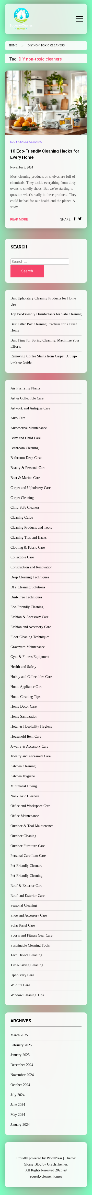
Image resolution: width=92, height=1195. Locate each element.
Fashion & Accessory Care (29, 617)
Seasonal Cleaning (23, 905)
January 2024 (20, 1125)
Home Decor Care (23, 706)
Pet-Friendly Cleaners (26, 866)
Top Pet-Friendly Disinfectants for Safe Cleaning (46, 314)
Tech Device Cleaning (26, 955)
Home (13, 45)
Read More (19, 219)
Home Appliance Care (26, 687)
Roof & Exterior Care (26, 886)
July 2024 (17, 1095)
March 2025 (19, 1035)
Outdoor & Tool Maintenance (31, 826)
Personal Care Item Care (28, 856)
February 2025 (21, 1045)
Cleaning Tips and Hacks (28, 537)
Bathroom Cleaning (24, 448)
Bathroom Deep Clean (26, 458)
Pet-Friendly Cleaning (26, 876)
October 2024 (20, 1085)
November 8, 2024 (21, 167)
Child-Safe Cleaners (24, 507)
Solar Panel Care (22, 925)
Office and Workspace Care (30, 806)
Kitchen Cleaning (23, 766)
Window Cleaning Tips (27, 995)
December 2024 (21, 1065)
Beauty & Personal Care (27, 468)
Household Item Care (25, 736)
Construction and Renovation (31, 567)
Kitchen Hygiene (22, 776)
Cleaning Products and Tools (31, 527)
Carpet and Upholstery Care (30, 488)
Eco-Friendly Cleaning (26, 141)
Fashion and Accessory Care (30, 627)
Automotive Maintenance (28, 428)
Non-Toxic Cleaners (24, 796)
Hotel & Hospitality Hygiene (31, 726)
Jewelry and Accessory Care (30, 756)
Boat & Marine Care (25, 478)
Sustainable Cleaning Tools (30, 945)
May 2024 (17, 1115)
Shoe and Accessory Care (28, 915)
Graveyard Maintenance (27, 647)
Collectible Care (22, 557)
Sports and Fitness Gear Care (31, 935)
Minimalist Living (23, 786)
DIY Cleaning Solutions (27, 587)
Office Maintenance (24, 816)
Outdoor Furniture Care (27, 846)
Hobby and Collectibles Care (31, 677)
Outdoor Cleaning (23, 836)
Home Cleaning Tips (25, 697)
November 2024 (22, 1075)
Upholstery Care (22, 975)
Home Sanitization (23, 716)
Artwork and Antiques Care (30, 408)
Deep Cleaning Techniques (29, 577)
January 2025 (20, 1055)
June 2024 (17, 1105)
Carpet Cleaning (22, 498)
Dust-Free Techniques (26, 597)
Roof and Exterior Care (27, 896)
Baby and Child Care (25, 438)
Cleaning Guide (21, 517)
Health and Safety (23, 667)
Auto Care (17, 418)
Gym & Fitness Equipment (29, 657)
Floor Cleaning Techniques (29, 637)
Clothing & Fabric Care (27, 547)
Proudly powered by (39, 1158)
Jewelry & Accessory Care (29, 746)
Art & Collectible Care (26, 398)
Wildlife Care (20, 985)
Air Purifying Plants (25, 388)
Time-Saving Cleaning (26, 965)
